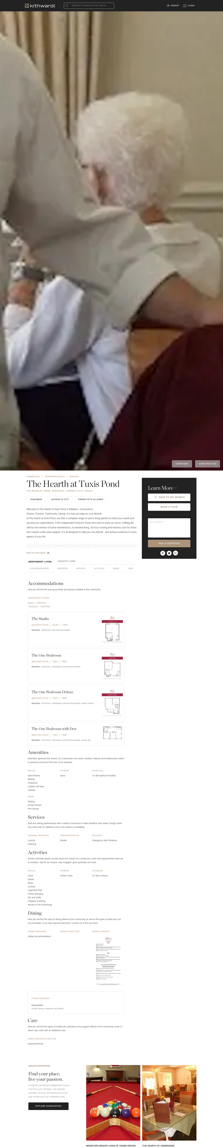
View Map (182, 464)
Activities (99, 569)
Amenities (62, 569)
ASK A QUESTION (169, 544)
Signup (175, 6)
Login (191, 6)
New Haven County (55, 477)
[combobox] (72, 5)
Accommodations (39, 569)
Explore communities (48, 1106)
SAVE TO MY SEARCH (172, 497)
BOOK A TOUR (169, 507)
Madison (74, 477)
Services (81, 569)
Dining (116, 569)
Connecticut (33, 477)
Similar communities (39, 1066)
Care (130, 569)
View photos (207, 464)
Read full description (36, 553)
